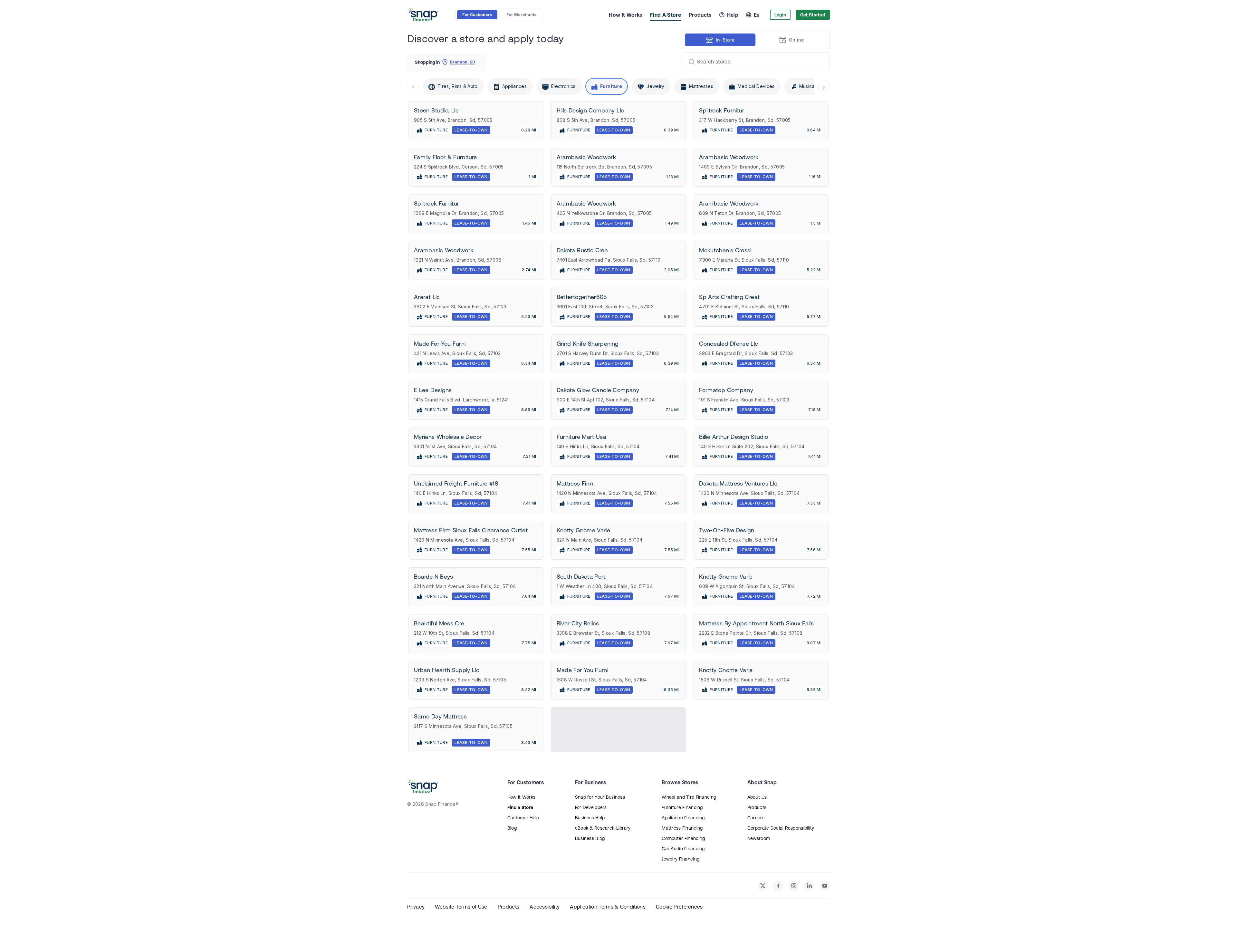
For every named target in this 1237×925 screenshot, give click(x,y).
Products (700, 15)
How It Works (625, 15)
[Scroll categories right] (824, 86)
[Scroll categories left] (413, 86)
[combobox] (753, 61)
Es (757, 15)
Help (732, 15)
